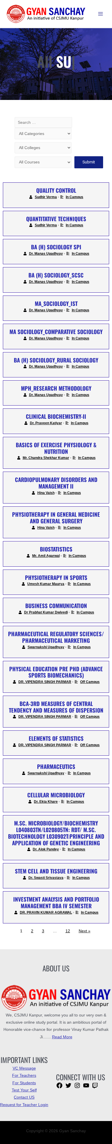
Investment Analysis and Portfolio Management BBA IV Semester (56, 902)
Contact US (24, 1097)
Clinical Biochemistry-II (56, 416)
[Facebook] (59, 1087)
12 (67, 931)
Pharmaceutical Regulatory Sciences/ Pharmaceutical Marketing (56, 637)
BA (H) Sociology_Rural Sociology (56, 360)
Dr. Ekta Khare (46, 802)
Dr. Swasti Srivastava (45, 878)
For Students (24, 1083)
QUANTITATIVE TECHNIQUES (56, 219)
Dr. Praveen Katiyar (46, 423)
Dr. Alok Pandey (46, 849)
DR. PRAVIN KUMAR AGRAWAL (46, 912)
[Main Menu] (101, 14)
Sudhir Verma (46, 197)
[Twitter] (68, 1087)
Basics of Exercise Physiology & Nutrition (56, 448)
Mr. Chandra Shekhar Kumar (46, 458)
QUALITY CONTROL (56, 190)
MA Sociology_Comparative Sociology (56, 331)
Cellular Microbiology (56, 795)
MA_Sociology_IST (56, 303)
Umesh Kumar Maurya (45, 584)
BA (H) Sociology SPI (56, 247)
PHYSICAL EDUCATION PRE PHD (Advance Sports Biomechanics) (56, 672)
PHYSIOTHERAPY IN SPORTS (56, 577)
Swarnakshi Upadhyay (46, 647)
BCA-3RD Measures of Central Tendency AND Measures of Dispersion (56, 706)
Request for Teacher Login (24, 1105)
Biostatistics (56, 549)
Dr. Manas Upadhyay (46, 254)
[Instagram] (77, 1087)
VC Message (24, 1068)
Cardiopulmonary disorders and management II (56, 482)
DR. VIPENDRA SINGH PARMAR (44, 682)
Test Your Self (24, 1090)
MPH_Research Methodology (56, 388)
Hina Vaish (46, 493)
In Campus (74, 197)
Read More (62, 1037)
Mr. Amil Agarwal (46, 556)
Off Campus (90, 682)
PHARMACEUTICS (56, 766)
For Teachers (24, 1075)
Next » (84, 931)
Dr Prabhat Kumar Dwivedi (46, 612)
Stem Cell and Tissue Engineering (56, 871)
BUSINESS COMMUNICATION (56, 605)
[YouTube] (86, 1087)
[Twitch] (95, 1087)
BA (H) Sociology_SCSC (56, 275)
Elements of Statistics (56, 738)
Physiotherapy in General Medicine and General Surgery (56, 517)
